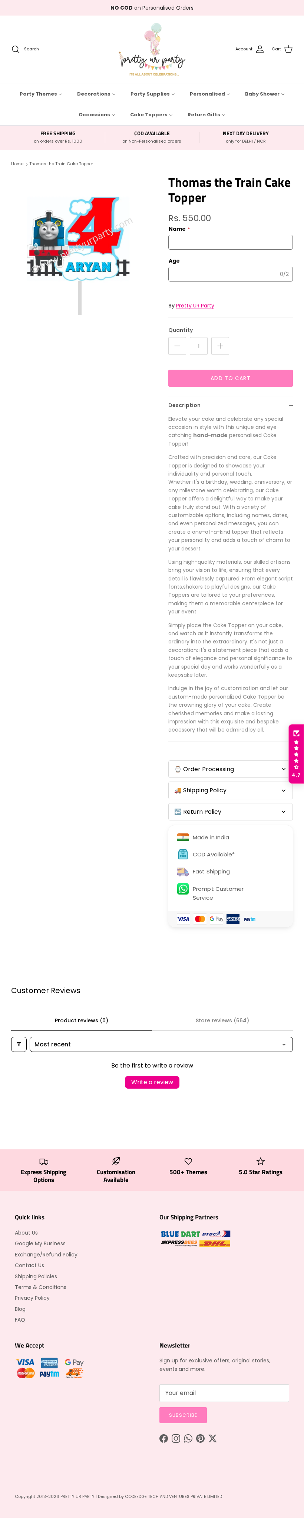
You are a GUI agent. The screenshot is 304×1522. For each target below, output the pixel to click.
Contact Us (29, 1265)
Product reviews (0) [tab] (81, 1020)
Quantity (180, 330)
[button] (296, 754)
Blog (20, 1309)
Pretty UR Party (195, 305)
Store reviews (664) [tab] (222, 1020)
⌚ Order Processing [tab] (204, 769)
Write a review (152, 1082)
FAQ (20, 1319)
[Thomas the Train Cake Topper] (81, 244)
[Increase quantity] (220, 346)
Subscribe (183, 1415)
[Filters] (19, 1044)
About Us (26, 1232)
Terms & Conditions (40, 1287)
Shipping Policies (36, 1276)
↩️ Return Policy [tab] (197, 811)
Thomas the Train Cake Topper (61, 164)
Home (17, 164)
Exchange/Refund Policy (46, 1254)
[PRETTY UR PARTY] (152, 49)
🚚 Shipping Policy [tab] (200, 790)
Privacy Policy (32, 1298)
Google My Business (40, 1243)
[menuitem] (41, 93)
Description (184, 405)
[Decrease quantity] (177, 346)
